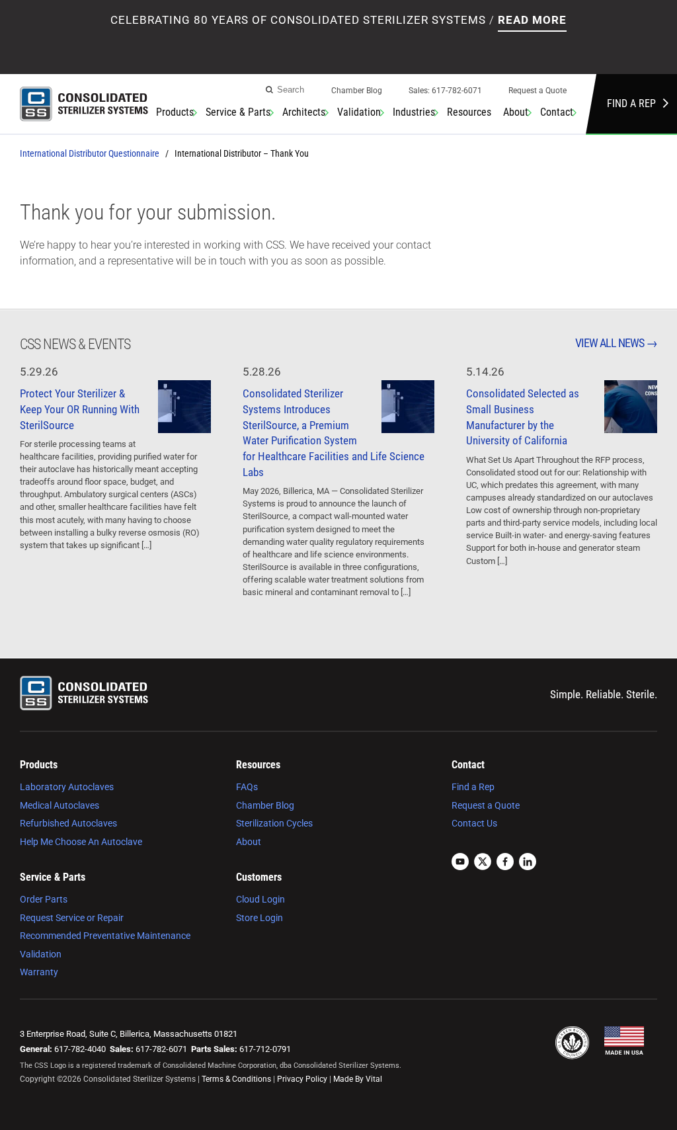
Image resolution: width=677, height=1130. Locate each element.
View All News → (616, 343)
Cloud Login (260, 899)
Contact (556, 112)
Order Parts (43, 899)
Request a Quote (537, 90)
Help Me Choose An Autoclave (81, 841)
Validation (359, 112)
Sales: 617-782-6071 (445, 90)
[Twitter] (482, 863)
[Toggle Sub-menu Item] (194, 112)
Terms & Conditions (236, 1079)
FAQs (247, 787)
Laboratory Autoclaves (67, 787)
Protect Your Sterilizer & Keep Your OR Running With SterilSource (79, 409)
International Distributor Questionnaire (89, 153)
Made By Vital (357, 1079)
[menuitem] (356, 94)
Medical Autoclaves (59, 805)
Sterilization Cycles (274, 823)
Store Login (259, 917)
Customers (259, 877)
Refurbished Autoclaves (68, 823)
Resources (469, 112)
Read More (532, 19)
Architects (303, 112)
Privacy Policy (302, 1079)
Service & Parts (238, 112)
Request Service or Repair (72, 917)
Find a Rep (631, 103)
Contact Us (474, 823)
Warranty (39, 972)
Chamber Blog (356, 90)
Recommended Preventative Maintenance (105, 935)
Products (175, 112)
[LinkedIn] (527, 863)
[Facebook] (505, 863)
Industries (414, 112)
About (515, 112)
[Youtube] (460, 863)
